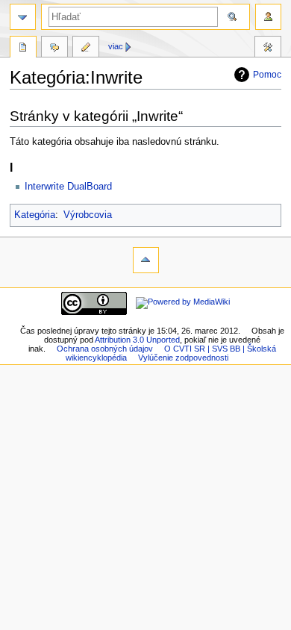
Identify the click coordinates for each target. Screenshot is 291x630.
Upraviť (85, 48)
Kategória (34, 215)
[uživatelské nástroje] (268, 17)
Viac (115, 46)
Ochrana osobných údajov (105, 348)
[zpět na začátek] (146, 260)
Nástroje (268, 48)
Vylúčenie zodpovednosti (183, 357)
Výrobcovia (87, 215)
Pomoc (267, 74)
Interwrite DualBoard (68, 186)
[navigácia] (23, 17)
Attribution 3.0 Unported (137, 339)
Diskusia (54, 48)
